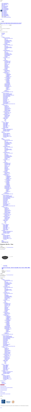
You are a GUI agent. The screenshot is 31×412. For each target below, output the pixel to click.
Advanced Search (4, 383)
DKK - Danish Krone (4, 4)
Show (1, 275)
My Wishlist (3, 33)
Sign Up (3, 34)
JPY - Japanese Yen (4, 7)
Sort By (1, 247)
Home (2, 240)
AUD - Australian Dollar (5, 3)
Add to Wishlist (5, 265)
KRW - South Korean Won (5, 15)
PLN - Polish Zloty (4, 10)
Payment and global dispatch (3, 388)
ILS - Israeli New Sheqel (5, 6)
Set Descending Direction (10, 247)
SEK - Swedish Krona (4, 12)
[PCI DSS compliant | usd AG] (13, 403)
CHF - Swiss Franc (4, 13)
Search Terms (3, 382)
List (4, 249)
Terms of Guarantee (2, 392)
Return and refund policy (3, 386)
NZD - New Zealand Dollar (5, 9)
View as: (1, 249)
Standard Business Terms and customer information (6, 387)
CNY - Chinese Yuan (4, 11)
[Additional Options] (2, 380)
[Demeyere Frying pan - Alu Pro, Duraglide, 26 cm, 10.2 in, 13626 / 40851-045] (7, 264)
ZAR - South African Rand (5, 14)
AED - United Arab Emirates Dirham (6, 17)
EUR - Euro (3, 5)
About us (1, 391)
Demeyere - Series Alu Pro (5, 241)
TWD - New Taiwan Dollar (5, 8)
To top (1, 407)
